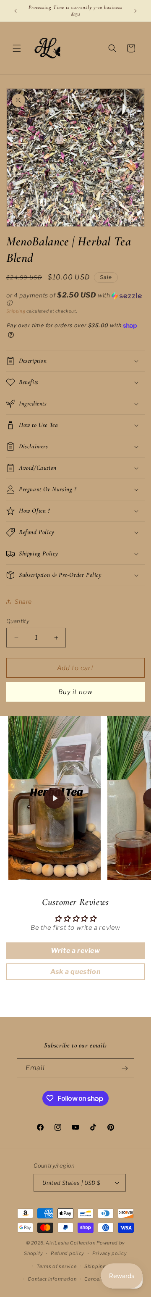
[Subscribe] (124, 1068)
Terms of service (56, 1266)
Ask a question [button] (75, 972)
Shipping (16, 310)
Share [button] (23, 601)
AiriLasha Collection (70, 1243)
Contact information (52, 1279)
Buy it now (75, 692)
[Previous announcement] (15, 11)
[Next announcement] (135, 11)
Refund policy (67, 1253)
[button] (17, 48)
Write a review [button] (75, 951)
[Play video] (54, 798)
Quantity (17, 621)
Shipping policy (103, 1266)
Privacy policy (109, 1253)
